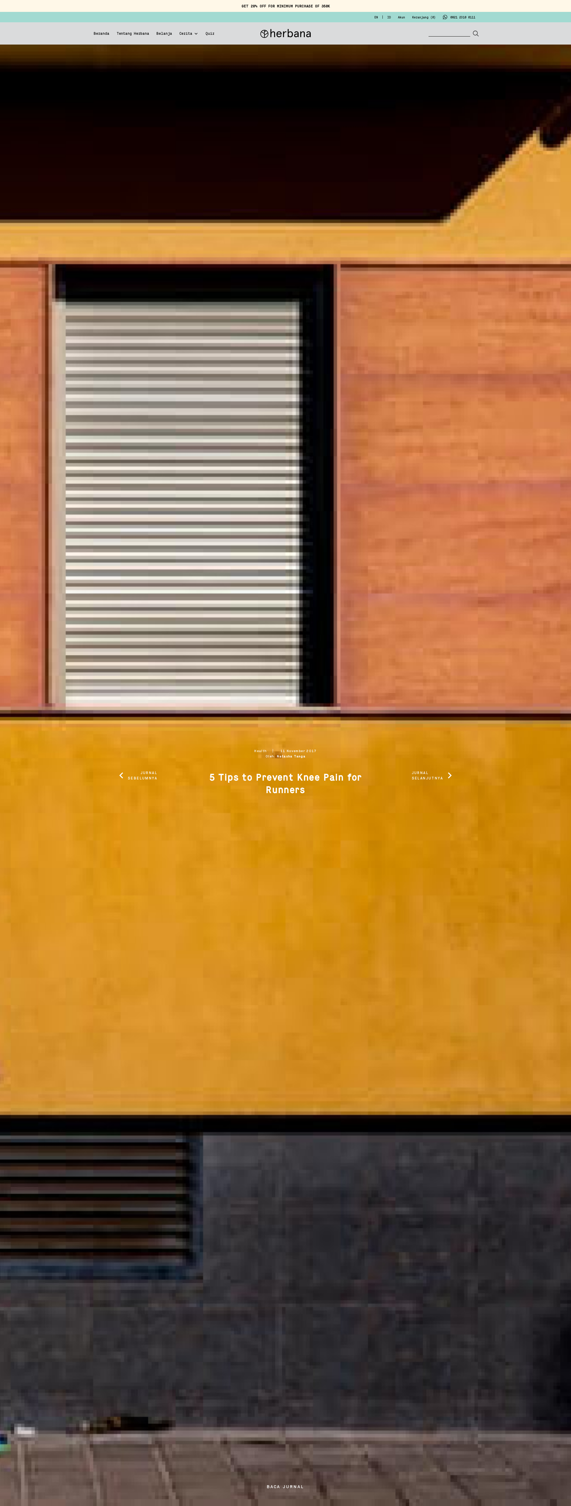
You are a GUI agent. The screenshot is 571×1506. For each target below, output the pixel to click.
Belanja (164, 34)
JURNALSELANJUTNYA (427, 775)
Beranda (101, 34)
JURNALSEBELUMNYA (142, 775)
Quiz (210, 34)
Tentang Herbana (133, 34)
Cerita (185, 34)
